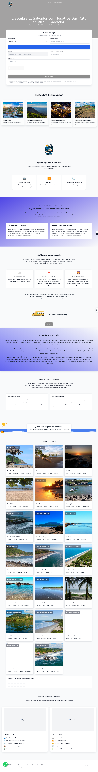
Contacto (87, 766)
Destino (10, 51)
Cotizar (49, 324)
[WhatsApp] (5, 764)
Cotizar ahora (49, 76)
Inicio (49, 3)
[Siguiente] (24, 685)
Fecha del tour (11, 38)
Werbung (19, 767)
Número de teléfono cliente (56, 51)
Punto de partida (54, 38)
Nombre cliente (11, 58)
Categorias (58, 3)
